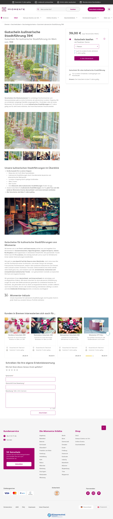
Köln (40, 459)
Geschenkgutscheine (29, 24)
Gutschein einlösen (96, 9)
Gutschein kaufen (83, 39)
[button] (5, 333)
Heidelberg (43, 456)
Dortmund (42, 444)
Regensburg (65, 468)
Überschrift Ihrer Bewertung (15, 383)
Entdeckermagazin (89, 18)
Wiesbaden (43, 474)
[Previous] (6, 86)
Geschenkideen (69, 18)
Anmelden (19, 464)
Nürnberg (42, 468)
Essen (63, 447)
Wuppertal (65, 474)
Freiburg (64, 450)
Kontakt (9, 440)
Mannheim (65, 462)
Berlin (64, 435)
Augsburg (42, 435)
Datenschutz (8, 507)
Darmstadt (65, 441)
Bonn (63, 438)
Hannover (65, 453)
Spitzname (9, 375)
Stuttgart (42, 471)
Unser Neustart (44, 507)
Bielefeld (42, 438)
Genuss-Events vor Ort (31, 18)
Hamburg (42, 453)
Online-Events (52, 18)
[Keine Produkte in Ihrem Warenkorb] (109, 9)
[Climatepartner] (56, 514)
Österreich (103, 507)
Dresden (64, 444)
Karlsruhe (65, 456)
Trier (63, 471)
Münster (64, 465)
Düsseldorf (42, 447)
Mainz (41, 462)
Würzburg (42, 477)
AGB (17, 507)
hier (51, 186)
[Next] (58, 86)
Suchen (73, 9)
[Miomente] (14, 9)
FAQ (23, 507)
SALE (16, 18)
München (42, 465)
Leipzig (64, 459)
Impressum (31, 507)
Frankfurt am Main (45, 450)
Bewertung (9, 391)
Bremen (7, 24)
